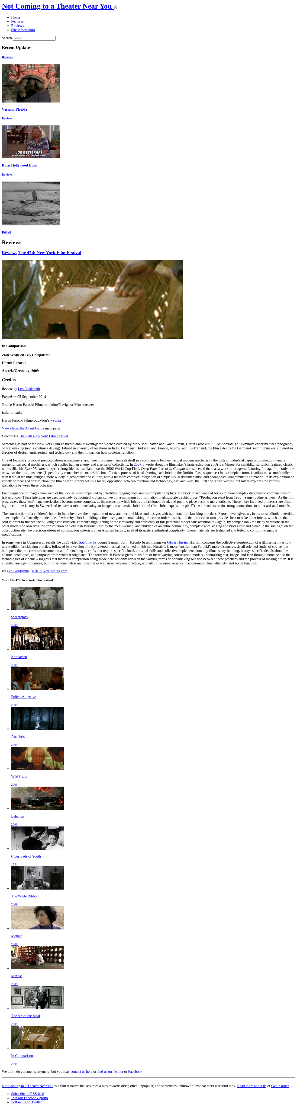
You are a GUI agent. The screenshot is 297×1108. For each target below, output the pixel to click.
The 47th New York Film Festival (49, 252)
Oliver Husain (177, 542)
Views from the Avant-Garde (23, 428)
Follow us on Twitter (26, 1102)
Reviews (7, 57)
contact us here (81, 1071)
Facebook (135, 1071)
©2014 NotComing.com (49, 571)
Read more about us (251, 1086)
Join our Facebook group (29, 1098)
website (55, 420)
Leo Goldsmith (29, 389)
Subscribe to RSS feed (27, 1094)
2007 (137, 464)
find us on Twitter (110, 1071)
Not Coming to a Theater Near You (27, 1086)
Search (7, 38)
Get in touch (280, 1086)
